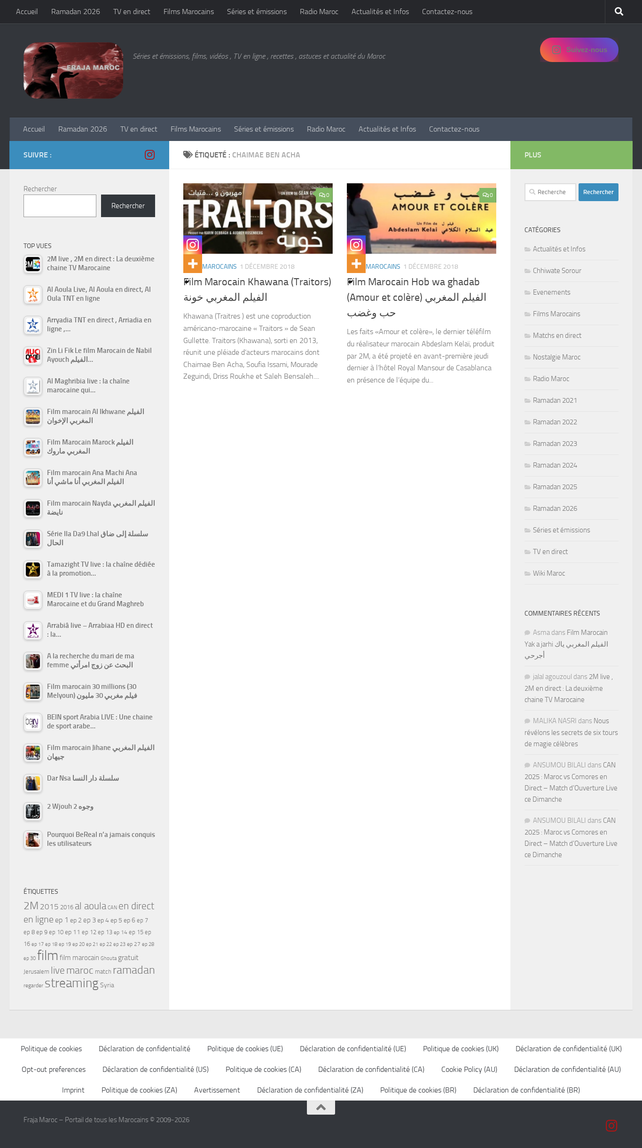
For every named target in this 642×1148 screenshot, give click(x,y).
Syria (107, 985)
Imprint (73, 1090)
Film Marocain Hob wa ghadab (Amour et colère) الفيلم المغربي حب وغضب (416, 297)
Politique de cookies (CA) (263, 1069)
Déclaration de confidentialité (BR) (526, 1090)
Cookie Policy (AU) (469, 1069)
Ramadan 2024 (555, 465)
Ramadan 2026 (75, 11)
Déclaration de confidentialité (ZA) (310, 1090)
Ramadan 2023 (555, 443)
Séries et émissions (257, 11)
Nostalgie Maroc (556, 357)
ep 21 (92, 944)
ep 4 (103, 920)
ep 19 (65, 944)
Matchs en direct (557, 335)
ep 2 (76, 920)
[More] (192, 263)
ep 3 (89, 920)
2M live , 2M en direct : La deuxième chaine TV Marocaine (569, 688)
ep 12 (89, 932)
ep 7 (142, 920)
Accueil (27, 11)
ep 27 (134, 944)
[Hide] (187, 282)
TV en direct (131, 11)
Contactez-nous (447, 11)
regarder (33, 985)
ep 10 (56, 932)
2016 (66, 907)
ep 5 (116, 920)
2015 (49, 906)
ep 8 (29, 932)
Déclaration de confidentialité (144, 1048)
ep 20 (78, 944)
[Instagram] (192, 244)
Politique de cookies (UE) (245, 1048)
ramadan (134, 969)
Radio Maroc (319, 11)
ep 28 (148, 944)
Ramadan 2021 (555, 400)
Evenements (552, 292)
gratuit (128, 957)
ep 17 (37, 944)
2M (31, 905)
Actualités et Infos (380, 11)
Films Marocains (189, 11)
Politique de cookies (51, 1048)
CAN (112, 908)
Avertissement (217, 1090)
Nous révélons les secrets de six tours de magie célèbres (571, 732)
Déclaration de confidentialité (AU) (567, 1069)
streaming (72, 983)
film (47, 955)
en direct (136, 906)
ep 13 (105, 932)
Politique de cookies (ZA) (139, 1090)
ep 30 (29, 958)
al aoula (90, 906)
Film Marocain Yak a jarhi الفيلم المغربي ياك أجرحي (566, 644)
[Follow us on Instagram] (149, 154)
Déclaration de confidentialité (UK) (569, 1048)
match (103, 971)
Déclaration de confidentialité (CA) (371, 1069)
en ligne (38, 919)
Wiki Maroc (549, 573)
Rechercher (40, 189)
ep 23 (119, 944)
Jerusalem (36, 971)
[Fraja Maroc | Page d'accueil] (73, 70)
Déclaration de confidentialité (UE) (353, 1048)
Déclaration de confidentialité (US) (155, 1069)
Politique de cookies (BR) (418, 1090)
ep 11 (72, 932)
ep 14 (120, 932)
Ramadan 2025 (555, 487)
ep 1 (62, 919)
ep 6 (129, 920)
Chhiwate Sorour (557, 270)
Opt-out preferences (54, 1069)
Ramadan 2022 (555, 422)
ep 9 (41, 932)
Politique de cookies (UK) (461, 1048)
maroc (80, 970)
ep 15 (136, 932)
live (58, 970)
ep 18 (51, 944)
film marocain (79, 957)
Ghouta (109, 958)
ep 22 (106, 944)
